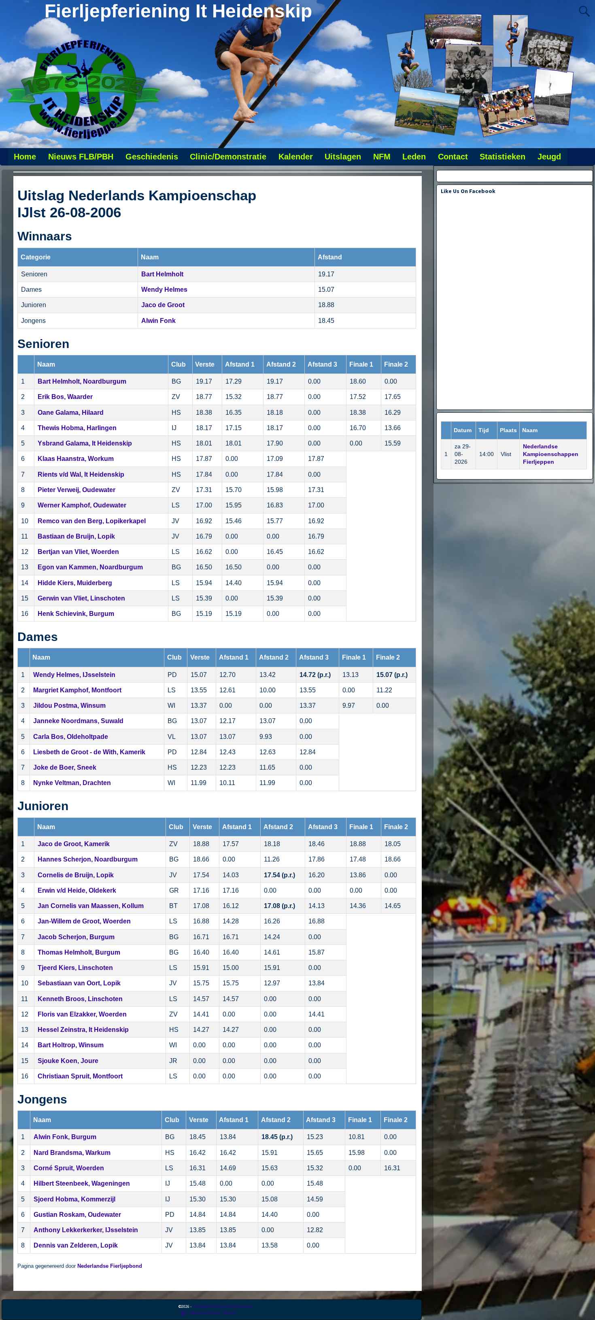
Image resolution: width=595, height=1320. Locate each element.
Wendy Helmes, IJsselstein (74, 674)
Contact (453, 156)
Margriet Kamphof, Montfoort (77, 690)
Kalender (295, 156)
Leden (414, 156)
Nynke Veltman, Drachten (72, 782)
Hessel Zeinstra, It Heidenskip (83, 1029)
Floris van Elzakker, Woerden (82, 1014)
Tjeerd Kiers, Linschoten (75, 967)
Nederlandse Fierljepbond (109, 1266)
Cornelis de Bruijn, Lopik (76, 875)
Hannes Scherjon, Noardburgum (88, 859)
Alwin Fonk (158, 320)
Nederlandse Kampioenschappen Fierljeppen (550, 454)
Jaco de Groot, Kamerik (74, 843)
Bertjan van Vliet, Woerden (78, 551)
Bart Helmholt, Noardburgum (82, 381)
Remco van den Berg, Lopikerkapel (92, 521)
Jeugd (549, 156)
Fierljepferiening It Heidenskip (178, 10)
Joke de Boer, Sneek (64, 767)
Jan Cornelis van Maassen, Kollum (91, 905)
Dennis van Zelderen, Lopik (76, 1245)
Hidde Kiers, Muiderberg (75, 582)
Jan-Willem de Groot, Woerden (84, 921)
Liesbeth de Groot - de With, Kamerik (89, 752)
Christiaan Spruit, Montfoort (80, 1076)
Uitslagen (343, 156)
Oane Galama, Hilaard (71, 412)
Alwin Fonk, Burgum (65, 1136)
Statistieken (502, 156)
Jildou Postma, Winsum (69, 705)
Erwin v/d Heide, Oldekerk (77, 890)
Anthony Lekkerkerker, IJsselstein (86, 1230)
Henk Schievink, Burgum (76, 613)
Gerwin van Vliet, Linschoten (81, 598)
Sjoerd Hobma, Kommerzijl (74, 1199)
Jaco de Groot (163, 304)
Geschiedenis (151, 156)
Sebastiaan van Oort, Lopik (79, 983)
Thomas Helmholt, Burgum (79, 952)
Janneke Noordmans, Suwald (78, 720)
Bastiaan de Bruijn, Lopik (76, 536)
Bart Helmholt (162, 274)
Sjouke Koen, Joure (68, 1060)
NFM (382, 156)
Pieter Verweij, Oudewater (76, 489)
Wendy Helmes (164, 289)
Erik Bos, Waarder (65, 396)
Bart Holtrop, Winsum (71, 1045)
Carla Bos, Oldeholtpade (70, 736)
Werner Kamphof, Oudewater (82, 505)
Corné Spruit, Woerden (69, 1168)
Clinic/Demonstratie (228, 156)
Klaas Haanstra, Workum (76, 458)
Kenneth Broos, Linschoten (80, 998)
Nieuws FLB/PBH (80, 156)
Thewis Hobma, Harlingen (77, 427)
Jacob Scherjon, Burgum (76, 937)
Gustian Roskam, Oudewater (77, 1214)
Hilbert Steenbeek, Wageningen (82, 1183)
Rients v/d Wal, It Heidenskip (81, 474)
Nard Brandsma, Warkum (72, 1152)
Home (25, 156)
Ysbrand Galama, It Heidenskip (85, 443)
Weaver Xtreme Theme (212, 1312)
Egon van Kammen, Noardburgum (90, 567)
